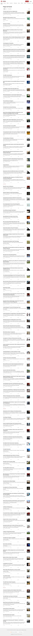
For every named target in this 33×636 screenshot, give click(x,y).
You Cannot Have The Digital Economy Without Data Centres (14, 55)
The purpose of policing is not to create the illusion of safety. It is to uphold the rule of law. (14, 545)
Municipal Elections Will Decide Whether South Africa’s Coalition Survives (13, 268)
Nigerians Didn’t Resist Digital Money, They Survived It (13, 119)
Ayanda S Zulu (7, 194)
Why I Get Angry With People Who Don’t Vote (11, 221)
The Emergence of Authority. (8, 43)
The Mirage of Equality (7, 417)
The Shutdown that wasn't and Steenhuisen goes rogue (13, 383)
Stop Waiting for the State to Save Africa (10, 216)
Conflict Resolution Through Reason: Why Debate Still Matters (14, 313)
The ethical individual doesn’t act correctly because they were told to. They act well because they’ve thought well (14, 604)
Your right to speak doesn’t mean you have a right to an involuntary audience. (13, 489)
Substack (12, 634)
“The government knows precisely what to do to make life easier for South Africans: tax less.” (14, 70)
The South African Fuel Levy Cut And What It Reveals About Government (14, 68)
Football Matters (6, 164)
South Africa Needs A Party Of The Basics (10, 227)
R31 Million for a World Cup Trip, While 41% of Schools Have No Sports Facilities (14, 261)
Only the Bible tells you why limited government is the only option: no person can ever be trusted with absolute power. (13, 140)
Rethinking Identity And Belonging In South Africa (12, 319)
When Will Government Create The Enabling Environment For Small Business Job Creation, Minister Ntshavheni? (13, 365)
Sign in (31, 1)
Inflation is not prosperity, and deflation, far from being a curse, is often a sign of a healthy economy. (14, 577)
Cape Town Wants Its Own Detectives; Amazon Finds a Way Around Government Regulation (14, 294)
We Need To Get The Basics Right (9, 461)
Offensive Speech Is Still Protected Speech (11, 192)
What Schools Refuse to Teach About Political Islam (12, 94)
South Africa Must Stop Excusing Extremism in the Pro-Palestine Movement (13, 152)
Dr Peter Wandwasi (7, 380)
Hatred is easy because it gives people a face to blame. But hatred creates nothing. (14, 289)
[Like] (3, 15)
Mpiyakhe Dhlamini (7, 218)
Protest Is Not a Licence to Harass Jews (10, 519)
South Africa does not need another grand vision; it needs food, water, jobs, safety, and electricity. (14, 463)
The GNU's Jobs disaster (7, 75)
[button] (1, 3)
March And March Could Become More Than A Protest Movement (13, 30)
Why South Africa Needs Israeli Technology (11, 241)
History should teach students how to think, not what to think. (12, 615)
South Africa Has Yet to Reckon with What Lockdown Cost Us (14, 61)
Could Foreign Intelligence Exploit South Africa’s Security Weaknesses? (13, 234)
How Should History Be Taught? (8, 614)
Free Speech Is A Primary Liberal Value (10, 487)
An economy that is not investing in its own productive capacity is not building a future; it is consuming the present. (13, 502)
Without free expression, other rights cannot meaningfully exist (12, 193)
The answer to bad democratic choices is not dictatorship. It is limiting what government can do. (14, 508)
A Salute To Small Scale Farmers (9, 531)
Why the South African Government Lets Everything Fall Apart (14, 281)
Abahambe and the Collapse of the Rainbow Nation (12, 411)
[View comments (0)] (10, 15)
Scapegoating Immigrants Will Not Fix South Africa (12, 197)
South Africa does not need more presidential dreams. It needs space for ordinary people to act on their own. (13, 425)
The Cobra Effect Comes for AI (8, 467)
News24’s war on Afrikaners (8, 186)
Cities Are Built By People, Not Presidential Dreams (12, 423)
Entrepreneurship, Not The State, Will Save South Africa (13, 525)
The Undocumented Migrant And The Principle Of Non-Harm (14, 275)
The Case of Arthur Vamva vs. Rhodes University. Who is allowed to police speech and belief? (14, 539)
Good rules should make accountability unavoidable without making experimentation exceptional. (13, 84)
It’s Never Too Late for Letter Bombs (9, 357)
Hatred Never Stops (6, 287)
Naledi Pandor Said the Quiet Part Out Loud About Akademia (14, 49)
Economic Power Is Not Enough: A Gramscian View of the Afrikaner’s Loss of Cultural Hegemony (13, 301)
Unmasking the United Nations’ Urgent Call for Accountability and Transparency (14, 402)
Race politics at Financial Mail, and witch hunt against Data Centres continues (13, 248)
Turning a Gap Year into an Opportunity (10, 11)
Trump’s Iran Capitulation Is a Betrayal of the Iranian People (13, 389)
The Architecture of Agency (8, 100)
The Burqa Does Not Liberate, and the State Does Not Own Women (13, 145)
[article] (16, 13)
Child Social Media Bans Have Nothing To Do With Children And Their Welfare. (13, 494)
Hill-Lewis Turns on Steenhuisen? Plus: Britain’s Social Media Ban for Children (14, 474)
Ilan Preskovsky (7, 392)
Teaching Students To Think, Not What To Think (11, 351)
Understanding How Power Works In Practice (11, 455)
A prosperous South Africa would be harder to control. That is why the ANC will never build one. (14, 583)
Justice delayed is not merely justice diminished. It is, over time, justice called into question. (14, 309)
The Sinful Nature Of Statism (8, 138)
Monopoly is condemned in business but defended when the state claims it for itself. (14, 19)
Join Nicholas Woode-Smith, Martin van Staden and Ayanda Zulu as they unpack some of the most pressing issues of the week (13, 591)
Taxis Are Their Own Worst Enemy (9, 370)
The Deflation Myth (6, 575)
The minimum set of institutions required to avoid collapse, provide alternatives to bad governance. (13, 438)
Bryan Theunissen (7, 46)
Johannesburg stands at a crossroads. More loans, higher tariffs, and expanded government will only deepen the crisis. (13, 160)
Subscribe (27, 1)
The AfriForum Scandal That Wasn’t (9, 210)
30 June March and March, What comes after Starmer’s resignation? (13, 430)
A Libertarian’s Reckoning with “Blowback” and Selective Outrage (13, 621)
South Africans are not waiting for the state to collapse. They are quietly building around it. (13, 451)
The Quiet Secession (7, 449)
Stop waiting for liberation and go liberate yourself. (10, 217)
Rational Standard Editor (8, 128)
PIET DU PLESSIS (7, 52)
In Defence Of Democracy (7, 506)
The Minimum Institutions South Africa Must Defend (12, 436)
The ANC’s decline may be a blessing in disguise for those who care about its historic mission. (14, 598)
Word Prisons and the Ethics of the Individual (11, 602)
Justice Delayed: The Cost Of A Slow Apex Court (11, 307)
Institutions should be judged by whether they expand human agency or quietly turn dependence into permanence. (13, 102)
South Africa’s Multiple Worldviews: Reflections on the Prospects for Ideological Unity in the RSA (13, 113)
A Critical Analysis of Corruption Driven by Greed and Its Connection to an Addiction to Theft (14, 571)
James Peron (7, 490)
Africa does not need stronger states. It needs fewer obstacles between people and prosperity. (13, 38)
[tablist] (7, 9)
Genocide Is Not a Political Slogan (9, 481)
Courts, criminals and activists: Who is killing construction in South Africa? (14, 345)
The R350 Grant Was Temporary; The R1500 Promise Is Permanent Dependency (13, 178)
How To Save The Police (7, 543)
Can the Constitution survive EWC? (9, 125)
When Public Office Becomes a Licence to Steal (11, 569)
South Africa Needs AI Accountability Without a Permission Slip (14, 82)
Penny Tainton (7, 224)
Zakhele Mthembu (7, 161)
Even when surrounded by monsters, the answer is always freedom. (13, 108)
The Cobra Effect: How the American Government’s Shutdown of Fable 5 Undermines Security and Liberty (13, 469)
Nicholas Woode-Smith (8, 58)
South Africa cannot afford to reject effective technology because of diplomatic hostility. (13, 243)
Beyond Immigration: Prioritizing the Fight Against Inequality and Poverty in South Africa (14, 377)
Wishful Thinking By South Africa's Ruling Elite (11, 395)
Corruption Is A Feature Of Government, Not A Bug (12, 338)
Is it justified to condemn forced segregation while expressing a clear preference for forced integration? (13, 205)
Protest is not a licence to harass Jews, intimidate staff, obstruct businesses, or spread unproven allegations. (14, 521)
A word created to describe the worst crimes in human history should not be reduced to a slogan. (14, 482)
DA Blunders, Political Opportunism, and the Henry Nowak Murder (13, 551)
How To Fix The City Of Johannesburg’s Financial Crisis (13, 158)
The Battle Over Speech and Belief (9, 537)
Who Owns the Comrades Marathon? (9, 254)
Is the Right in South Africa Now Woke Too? (11, 88)
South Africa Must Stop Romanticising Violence (11, 325)
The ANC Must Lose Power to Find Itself (10, 596)
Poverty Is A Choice (6, 23)
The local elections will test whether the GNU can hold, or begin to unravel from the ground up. (14, 270)
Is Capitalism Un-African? (8, 563)
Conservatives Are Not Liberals (8, 608)
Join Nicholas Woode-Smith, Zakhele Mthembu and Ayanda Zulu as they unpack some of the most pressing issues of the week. (13, 77)
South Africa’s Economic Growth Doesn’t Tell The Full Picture (14, 500)
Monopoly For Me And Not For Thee (9, 17)
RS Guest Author (8, 14)
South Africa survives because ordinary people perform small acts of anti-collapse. (14, 359)
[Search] (29, 9)
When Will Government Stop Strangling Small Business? (13, 363)
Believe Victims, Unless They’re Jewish (10, 557)
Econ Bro (6, 20)
